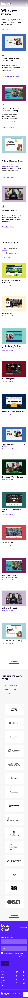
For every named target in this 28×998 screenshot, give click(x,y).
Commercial (13, 249)
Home (2, 29)
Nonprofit (7, 257)
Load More (14, 662)
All (5, 249)
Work (2, 974)
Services (3, 972)
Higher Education (10, 253)
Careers (3, 982)
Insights (3, 980)
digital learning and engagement (10, 166)
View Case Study (8, 76)
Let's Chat (5, 927)
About (2, 977)
